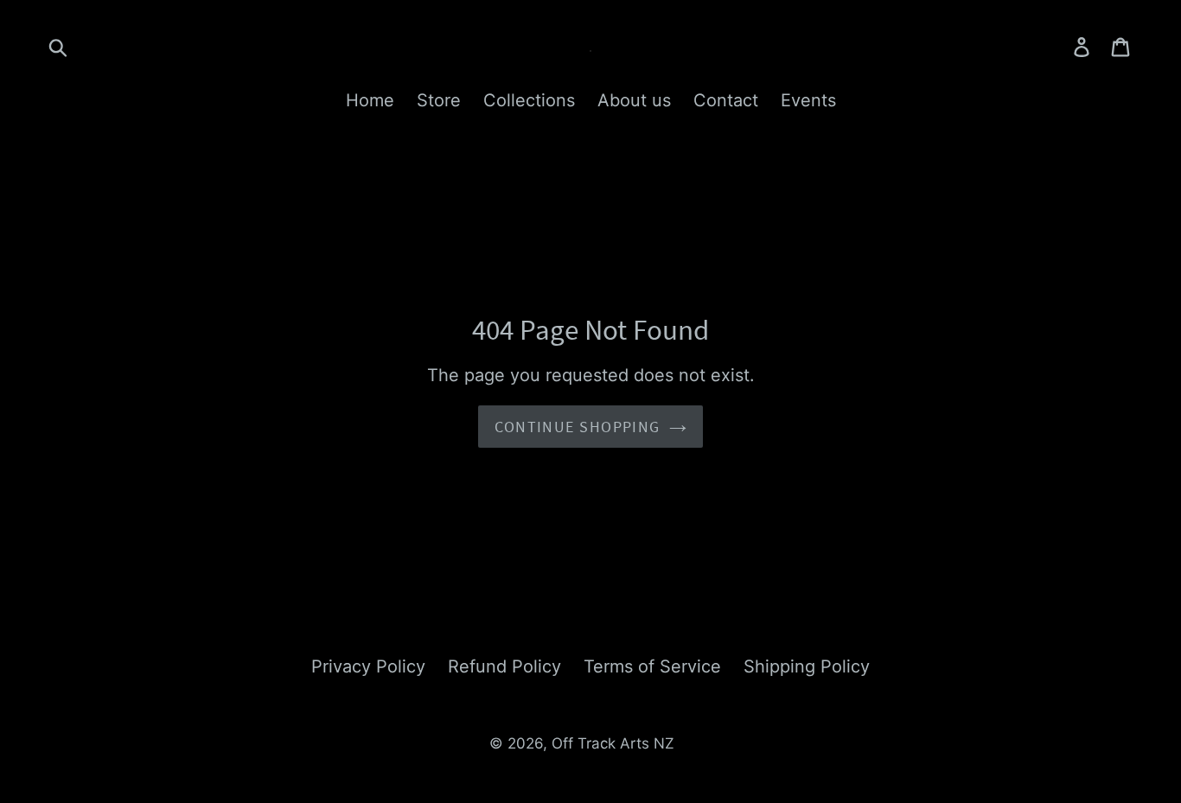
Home (370, 100)
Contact (725, 100)
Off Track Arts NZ (613, 743)
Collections (529, 100)
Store (439, 100)
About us (634, 100)
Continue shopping (577, 427)
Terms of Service (652, 666)
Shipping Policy (807, 666)
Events (808, 100)
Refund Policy (504, 666)
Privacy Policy (368, 666)
